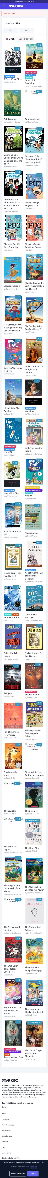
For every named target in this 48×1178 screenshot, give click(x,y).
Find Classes (6, 1130)
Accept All (33, 1174)
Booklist (5, 1142)
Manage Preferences (18, 1174)
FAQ (3, 1147)
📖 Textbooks (26, 38)
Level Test (5, 1119)
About (4, 1114)
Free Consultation (8, 1125)
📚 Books (10, 38)
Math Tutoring (7, 1136)
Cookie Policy (33, 1166)
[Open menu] (4, 6)
